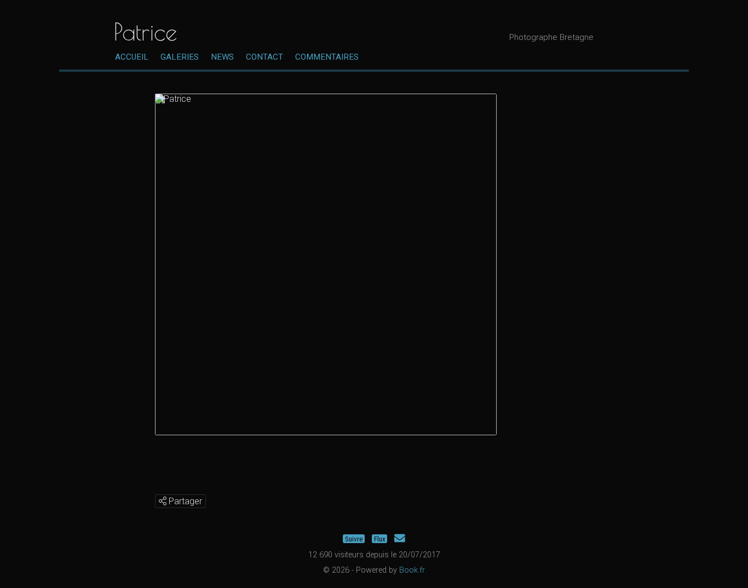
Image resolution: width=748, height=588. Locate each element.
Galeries (179, 57)
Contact (264, 57)
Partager (184, 501)
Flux (379, 538)
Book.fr (412, 570)
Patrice (145, 31)
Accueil (131, 57)
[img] (162, 501)
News (222, 57)
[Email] (399, 538)
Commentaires (327, 57)
